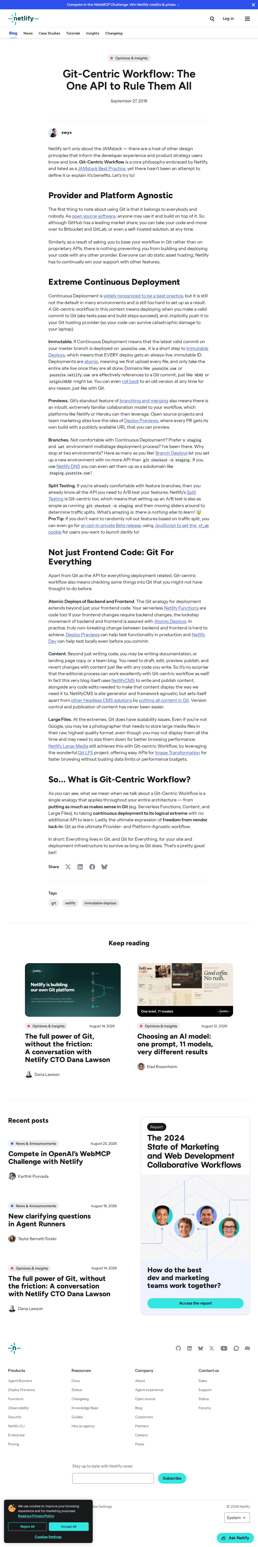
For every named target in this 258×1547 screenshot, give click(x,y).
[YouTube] (224, 1349)
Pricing (13, 1444)
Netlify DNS (68, 466)
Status (77, 1390)
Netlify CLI (16, 1426)
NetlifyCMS (123, 680)
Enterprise (16, 1435)
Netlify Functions (181, 607)
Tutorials (73, 33)
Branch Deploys (171, 453)
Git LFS (85, 752)
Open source (145, 1399)
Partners (142, 1426)
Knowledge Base (85, 1408)
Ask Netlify (239, 1537)
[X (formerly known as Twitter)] (211, 1349)
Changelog (113, 33)
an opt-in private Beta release (111, 525)
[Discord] (247, 1349)
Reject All (27, 1526)
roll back (130, 381)
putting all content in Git (164, 700)
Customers (144, 1417)
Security (14, 1417)
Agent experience (149, 1390)
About (140, 1380)
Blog (13, 33)
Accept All (68, 1526)
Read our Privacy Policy (36, 1516)
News (28, 33)
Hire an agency (83, 1426)
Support (205, 1390)
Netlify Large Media (68, 746)
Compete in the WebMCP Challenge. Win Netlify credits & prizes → (123, 4)
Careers (141, 1435)
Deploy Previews (141, 420)
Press (139, 1444)
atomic (91, 361)
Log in (228, 18)
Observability (18, 1408)
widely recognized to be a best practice (143, 295)
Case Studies (49, 33)
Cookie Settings (99, 1506)
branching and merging (144, 400)
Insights (92, 33)
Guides (77, 1417)
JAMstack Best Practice (101, 168)
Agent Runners (20, 1380)
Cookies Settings (48, 1537)
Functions (15, 1399)
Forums (205, 1408)
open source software (93, 216)
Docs (76, 1380)
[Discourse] (236, 1349)
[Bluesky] (200, 1349)
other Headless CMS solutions (101, 700)
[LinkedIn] (189, 1349)
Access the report (195, 1303)
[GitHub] (178, 1349)
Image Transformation (177, 752)
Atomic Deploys (170, 621)
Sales (203, 1380)
